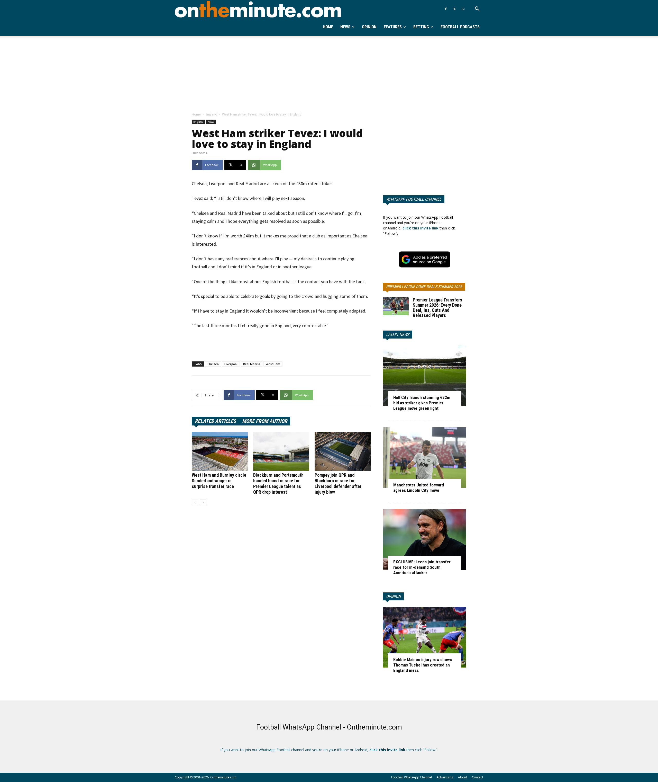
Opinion (369, 26)
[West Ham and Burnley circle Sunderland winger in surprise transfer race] (220, 451)
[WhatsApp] (463, 9)
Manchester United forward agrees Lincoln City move (418, 487)
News (345, 26)
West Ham (273, 364)
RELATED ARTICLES (215, 421)
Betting (421, 26)
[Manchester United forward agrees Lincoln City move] (424, 457)
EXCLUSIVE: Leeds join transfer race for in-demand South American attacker (422, 567)
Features (393, 26)
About (462, 777)
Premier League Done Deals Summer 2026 (424, 286)
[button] (477, 9)
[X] (454, 9)
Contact (477, 777)
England (211, 114)
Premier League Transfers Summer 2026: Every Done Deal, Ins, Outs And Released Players (437, 307)
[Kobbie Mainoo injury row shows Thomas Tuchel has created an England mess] (424, 637)
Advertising (445, 777)
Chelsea (213, 364)
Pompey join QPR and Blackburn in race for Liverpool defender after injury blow (338, 483)
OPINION (393, 596)
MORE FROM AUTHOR (264, 421)
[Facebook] (446, 9)
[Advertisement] (329, 74)
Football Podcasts (460, 26)
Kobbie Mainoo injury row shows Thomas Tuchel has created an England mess (422, 665)
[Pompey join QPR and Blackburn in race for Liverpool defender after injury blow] (343, 451)
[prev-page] (195, 503)
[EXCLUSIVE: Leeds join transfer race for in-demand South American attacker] (424, 539)
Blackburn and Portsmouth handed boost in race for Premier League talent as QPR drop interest (278, 483)
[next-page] (203, 503)
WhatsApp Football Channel (413, 199)
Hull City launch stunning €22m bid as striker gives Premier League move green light (421, 403)
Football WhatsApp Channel (411, 777)
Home (328, 26)
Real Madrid (251, 364)
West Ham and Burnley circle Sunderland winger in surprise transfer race (219, 480)
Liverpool (230, 364)
